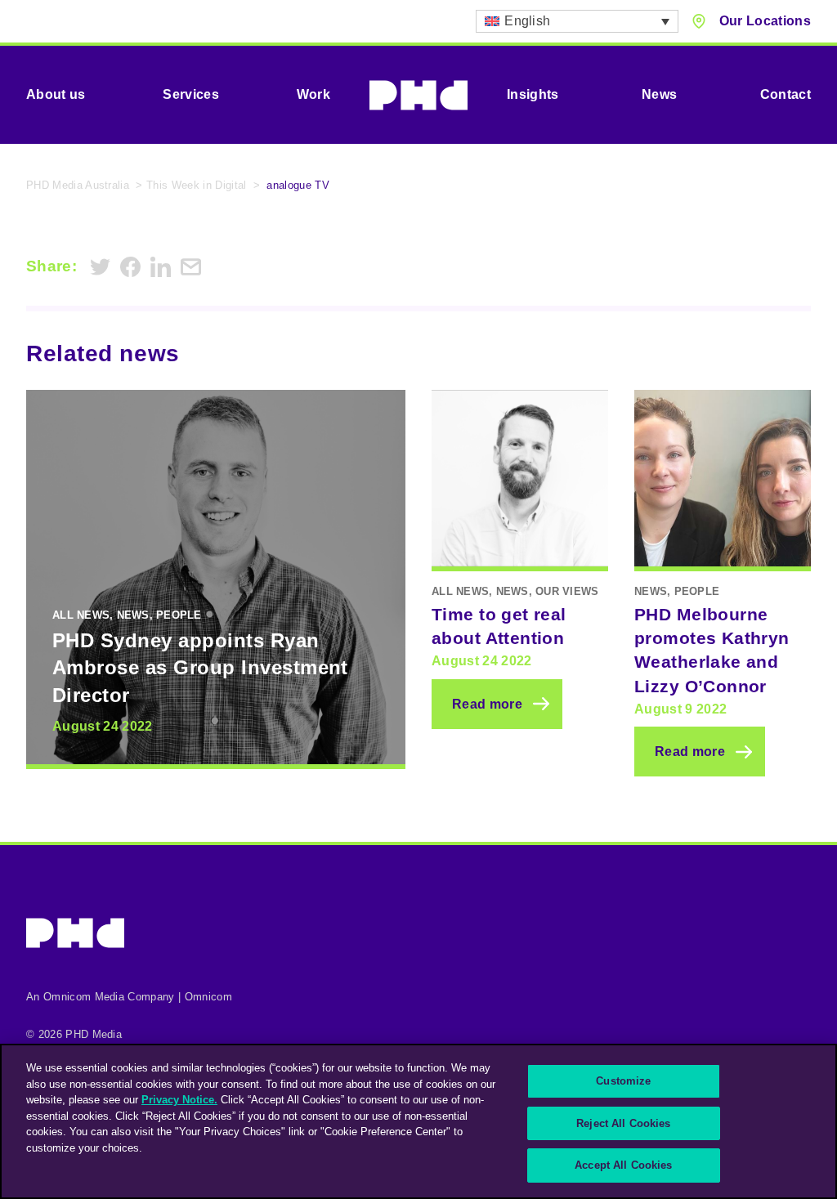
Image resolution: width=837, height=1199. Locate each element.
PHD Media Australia (77, 185)
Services (191, 94)
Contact (785, 94)
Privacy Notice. (179, 1100)
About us (56, 94)
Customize (623, 1081)
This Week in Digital (196, 185)
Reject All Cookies (623, 1123)
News (659, 94)
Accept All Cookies (623, 1165)
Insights (533, 94)
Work (313, 94)
